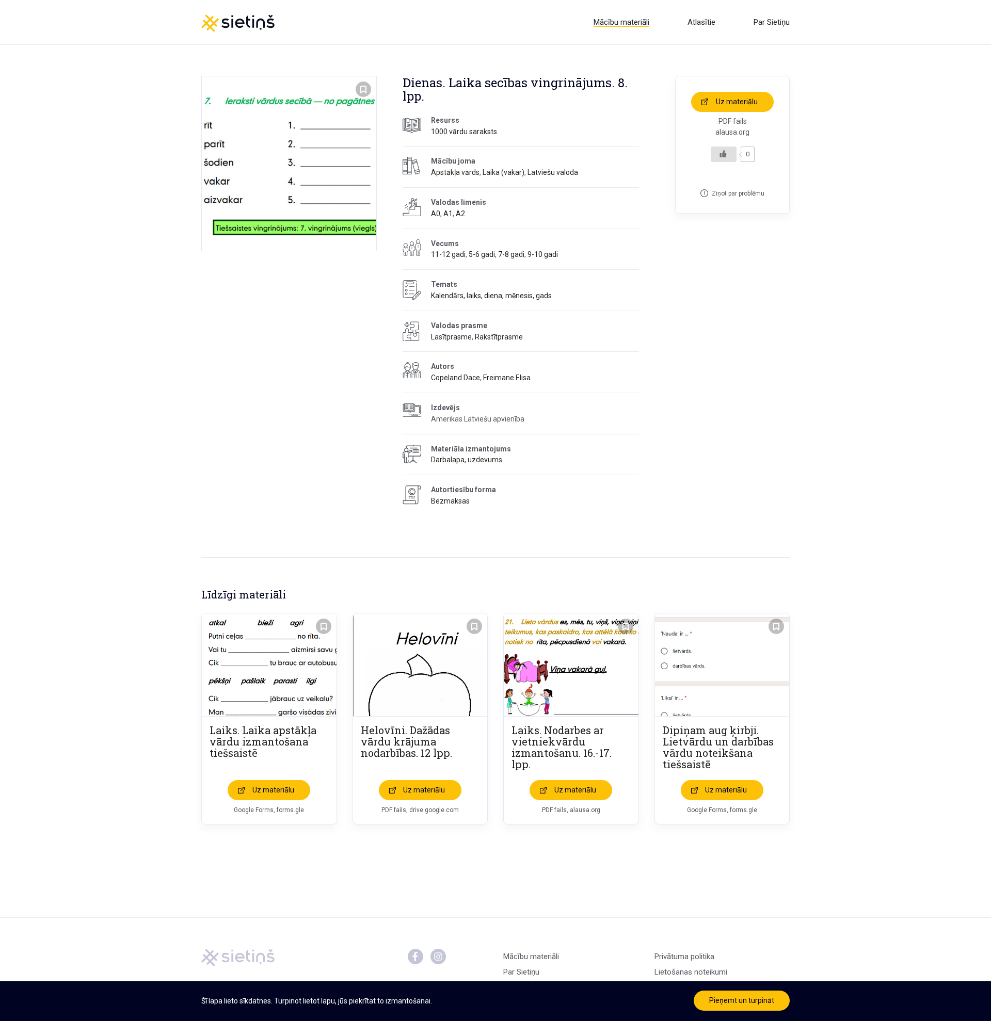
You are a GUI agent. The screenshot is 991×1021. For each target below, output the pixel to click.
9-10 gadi (543, 254)
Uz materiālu (737, 102)
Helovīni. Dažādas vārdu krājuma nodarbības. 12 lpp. (406, 741)
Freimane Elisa (507, 378)
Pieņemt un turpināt (741, 1000)
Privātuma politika (684, 956)
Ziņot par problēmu (738, 193)
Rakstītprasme (499, 337)
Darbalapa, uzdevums (466, 460)
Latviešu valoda (553, 172)
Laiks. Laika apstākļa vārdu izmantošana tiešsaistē (263, 741)
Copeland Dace (455, 378)
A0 (435, 213)
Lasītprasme (451, 337)
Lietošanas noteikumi (690, 972)
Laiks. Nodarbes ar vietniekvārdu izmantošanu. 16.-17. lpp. (562, 747)
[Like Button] (724, 154)
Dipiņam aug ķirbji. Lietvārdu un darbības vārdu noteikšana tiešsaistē (718, 747)
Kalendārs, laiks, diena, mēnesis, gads (491, 295)
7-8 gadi (511, 254)
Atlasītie (701, 22)
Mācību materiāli (621, 22)
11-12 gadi (448, 254)
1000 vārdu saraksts (464, 131)
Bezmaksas (450, 501)
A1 (448, 213)
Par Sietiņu (772, 22)
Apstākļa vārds (455, 172)
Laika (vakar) (503, 172)
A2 (460, 213)
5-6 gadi (482, 254)
